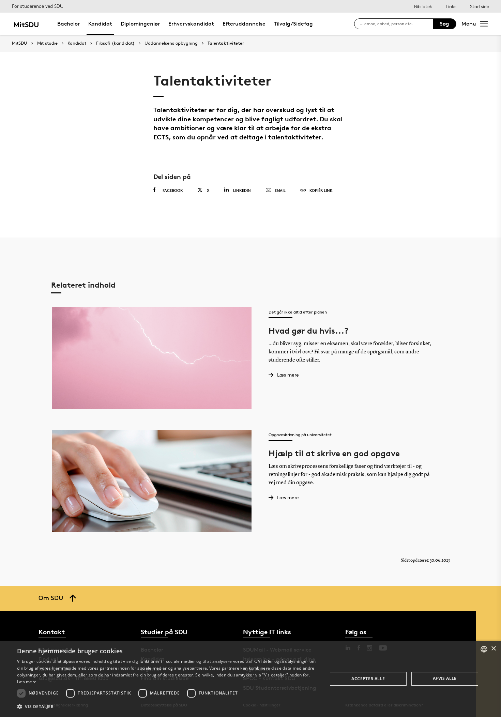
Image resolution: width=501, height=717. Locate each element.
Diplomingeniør (140, 23)
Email (280, 190)
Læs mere (26, 682)
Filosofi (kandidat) (115, 43)
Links (451, 6)
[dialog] (250, 679)
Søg (444, 23)
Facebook (173, 190)
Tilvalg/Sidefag (293, 23)
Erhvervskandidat (191, 23)
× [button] (493, 648)
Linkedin (242, 190)
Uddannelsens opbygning (171, 43)
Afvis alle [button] (445, 678)
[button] (167, 706)
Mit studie (47, 43)
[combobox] (484, 649)
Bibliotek (423, 6)
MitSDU (19, 43)
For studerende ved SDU (37, 6)
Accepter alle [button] (368, 679)
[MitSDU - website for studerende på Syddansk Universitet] (26, 23)
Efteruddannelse (244, 23)
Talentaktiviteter (226, 43)
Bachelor (68, 23)
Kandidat (100, 23)
